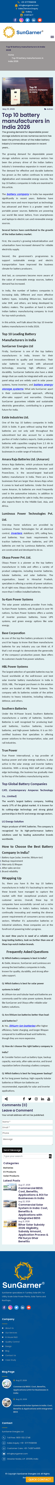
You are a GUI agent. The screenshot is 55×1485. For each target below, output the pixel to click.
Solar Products (11, 1175)
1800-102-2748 (23, 1437)
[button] (52, 37)
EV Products (9, 1171)
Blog (7, 1351)
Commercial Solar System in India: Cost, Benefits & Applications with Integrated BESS (33, 1211)
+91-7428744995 (32, 1448)
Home (11, 55)
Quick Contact (40, 1479)
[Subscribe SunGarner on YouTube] (29, 1307)
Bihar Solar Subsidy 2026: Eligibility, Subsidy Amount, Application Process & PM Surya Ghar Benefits (33, 1233)
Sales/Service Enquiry (28, 8)
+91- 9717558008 (28, 1442)
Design (8, 1346)
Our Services (11, 1332)
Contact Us (10, 1355)
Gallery (29, 11)
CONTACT (28, 15)
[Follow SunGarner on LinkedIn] (22, 1307)
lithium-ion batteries (22, 1026)
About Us (9, 1328)
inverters (16, 533)
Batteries (8, 1167)
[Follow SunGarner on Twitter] (16, 1307)
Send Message (12, 1150)
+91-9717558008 (28, 2)
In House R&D (11, 1337)
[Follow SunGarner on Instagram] (10, 1307)
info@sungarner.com (29, 5)
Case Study (10, 1360)
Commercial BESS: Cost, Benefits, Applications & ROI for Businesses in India (33, 1193)
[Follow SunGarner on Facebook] (4, 1307)
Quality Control (12, 1341)
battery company (18, 194)
